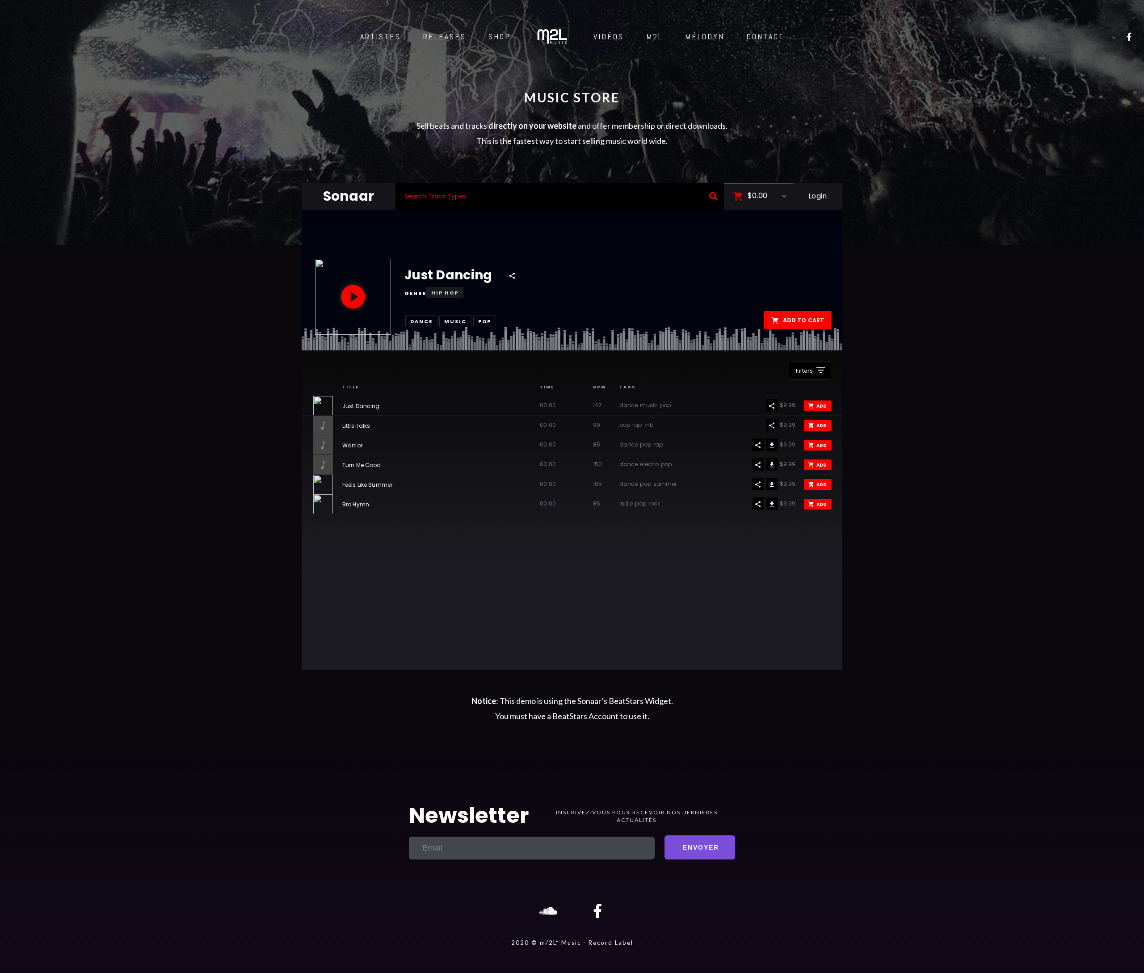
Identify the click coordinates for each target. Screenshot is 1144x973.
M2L (654, 36)
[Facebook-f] (597, 911)
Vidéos (608, 36)
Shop (499, 36)
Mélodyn (704, 36)
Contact (765, 36)
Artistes (380, 36)
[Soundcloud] (546, 911)
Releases (444, 36)
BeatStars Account (585, 716)
